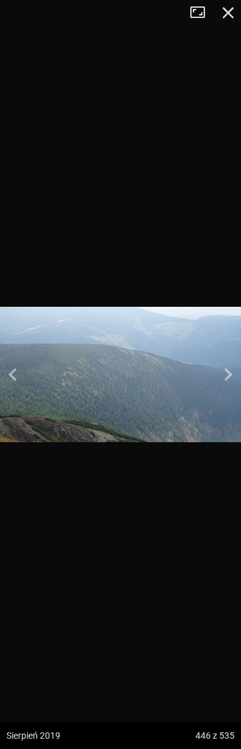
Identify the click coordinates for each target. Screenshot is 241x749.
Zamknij (228, 13)
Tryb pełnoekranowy (202, 13)
